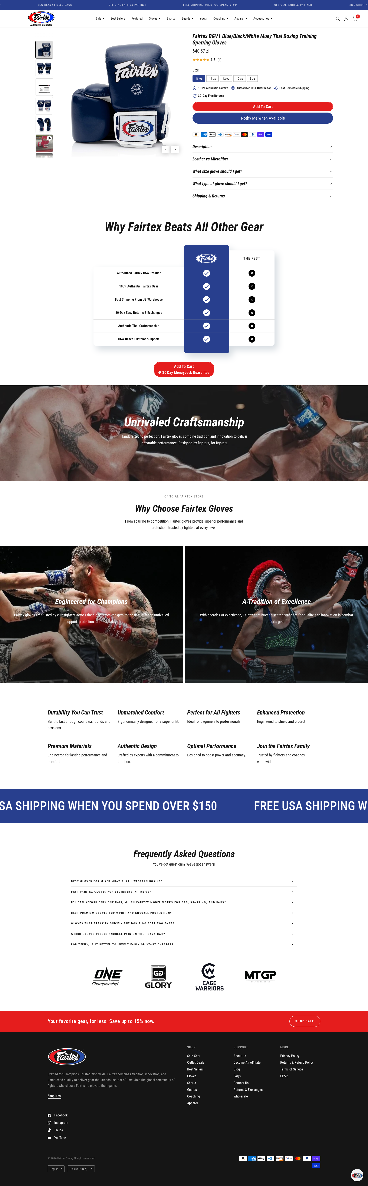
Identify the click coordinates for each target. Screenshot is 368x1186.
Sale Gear (193, 1056)
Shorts (171, 18)
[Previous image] (166, 149)
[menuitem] (100, 19)
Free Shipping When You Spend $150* (177, 5)
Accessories (261, 18)
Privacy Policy (289, 1056)
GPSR (284, 1076)
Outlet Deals (195, 1062)
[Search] (338, 18)
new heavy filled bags (21, 5)
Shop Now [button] (54, 1096)
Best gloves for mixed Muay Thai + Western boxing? (117, 881)
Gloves (153, 18)
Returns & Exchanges (248, 1090)
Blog (237, 1069)
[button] (263, 106)
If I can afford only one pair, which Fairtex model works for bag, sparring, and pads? (148, 902)
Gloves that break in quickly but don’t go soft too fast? (122, 923)
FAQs (237, 1076)
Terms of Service (291, 1069)
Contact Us (241, 1083)
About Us (240, 1056)
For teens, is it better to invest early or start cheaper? (122, 944)
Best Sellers (118, 18)
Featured (137, 18)
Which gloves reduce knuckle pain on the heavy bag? (118, 934)
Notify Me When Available (263, 118)
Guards (185, 18)
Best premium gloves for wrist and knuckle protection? (121, 913)
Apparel (239, 18)
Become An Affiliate (247, 1062)
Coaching (219, 18)
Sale (98, 18)
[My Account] (346, 18)
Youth (203, 18)
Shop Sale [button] (304, 1021)
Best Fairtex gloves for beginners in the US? (111, 891)
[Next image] (175, 149)
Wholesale (241, 1096)
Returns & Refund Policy (296, 1062)
